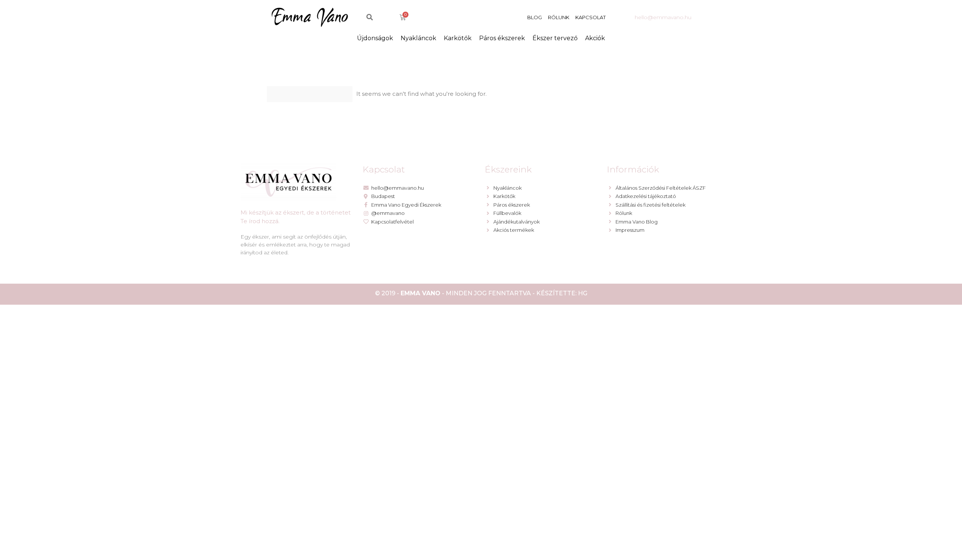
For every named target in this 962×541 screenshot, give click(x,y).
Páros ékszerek (502, 38)
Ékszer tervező (555, 38)
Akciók (595, 38)
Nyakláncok (418, 38)
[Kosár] (402, 17)
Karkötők (458, 38)
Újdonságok (375, 38)
